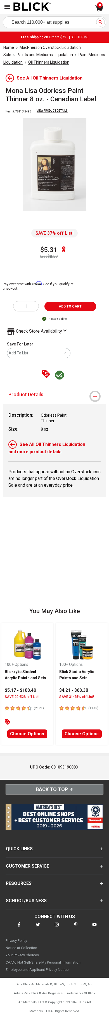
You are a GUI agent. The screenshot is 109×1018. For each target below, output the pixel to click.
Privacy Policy (16, 940)
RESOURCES (19, 883)
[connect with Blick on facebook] (19, 928)
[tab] (54, 394)
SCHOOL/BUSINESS (26, 900)
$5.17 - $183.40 (20, 690)
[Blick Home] (32, 7)
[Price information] (47, 374)
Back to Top (52, 789)
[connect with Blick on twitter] (37, 928)
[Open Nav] (7, 7)
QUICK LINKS (19, 848)
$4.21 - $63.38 (73, 690)
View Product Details (52, 110)
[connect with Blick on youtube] (94, 928)
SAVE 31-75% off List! (76, 697)
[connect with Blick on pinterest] (75, 928)
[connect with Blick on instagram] (56, 928)
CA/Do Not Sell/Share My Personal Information (43, 962)
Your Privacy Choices (22, 955)
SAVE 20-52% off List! (22, 697)
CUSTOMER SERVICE (27, 866)
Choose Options (27, 733)
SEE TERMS (79, 37)
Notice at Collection (21, 948)
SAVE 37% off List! (54, 233)
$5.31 (49, 250)
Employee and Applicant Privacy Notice (37, 969)
